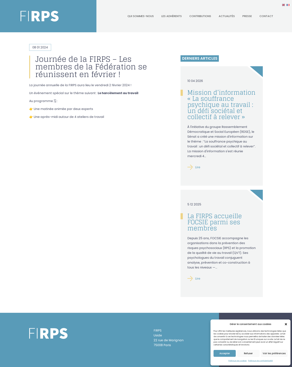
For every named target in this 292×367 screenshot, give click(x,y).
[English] (283, 5)
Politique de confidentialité (260, 360)
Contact (266, 16)
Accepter (224, 353)
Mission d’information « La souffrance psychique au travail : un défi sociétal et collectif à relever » (221, 104)
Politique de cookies (237, 360)
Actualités (227, 16)
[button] (285, 324)
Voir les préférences (274, 353)
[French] (288, 5)
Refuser (248, 353)
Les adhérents (171, 16)
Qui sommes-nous (140, 16)
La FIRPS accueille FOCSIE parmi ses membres (214, 222)
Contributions (200, 16)
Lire (197, 167)
